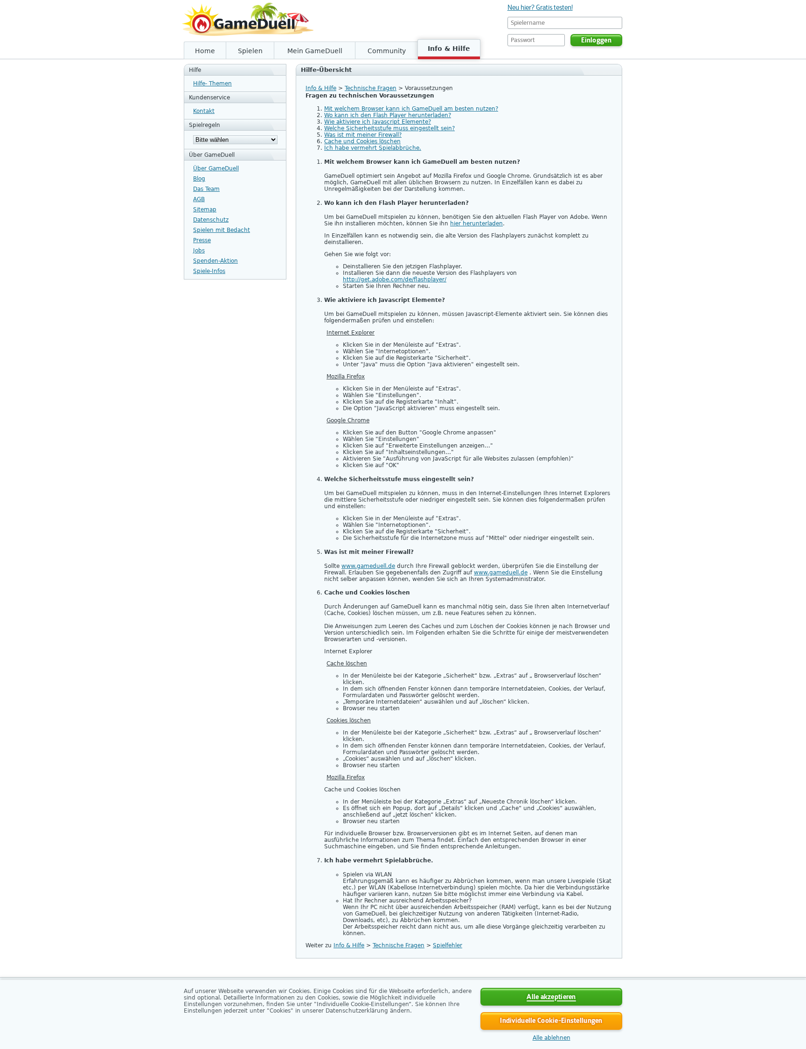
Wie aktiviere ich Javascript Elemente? (377, 122)
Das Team (206, 189)
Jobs (199, 250)
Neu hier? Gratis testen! (540, 7)
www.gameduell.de (368, 566)
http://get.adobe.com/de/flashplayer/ (394, 279)
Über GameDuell (216, 168)
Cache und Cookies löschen (362, 141)
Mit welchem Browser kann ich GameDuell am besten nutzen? (411, 108)
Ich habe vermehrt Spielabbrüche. (372, 148)
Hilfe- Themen (212, 83)
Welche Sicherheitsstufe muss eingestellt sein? (389, 128)
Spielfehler (447, 945)
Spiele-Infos (209, 271)
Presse (202, 240)
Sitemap (204, 209)
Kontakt (204, 111)
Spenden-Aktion (215, 261)
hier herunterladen (476, 223)
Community (387, 51)
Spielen (250, 51)
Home (205, 51)
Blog (199, 178)
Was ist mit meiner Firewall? (363, 135)
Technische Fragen (370, 88)
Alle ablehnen (551, 1038)
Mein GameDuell (314, 51)
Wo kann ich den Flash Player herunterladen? (387, 115)
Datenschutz (211, 220)
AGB (199, 199)
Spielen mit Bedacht (221, 230)
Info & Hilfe (449, 48)
